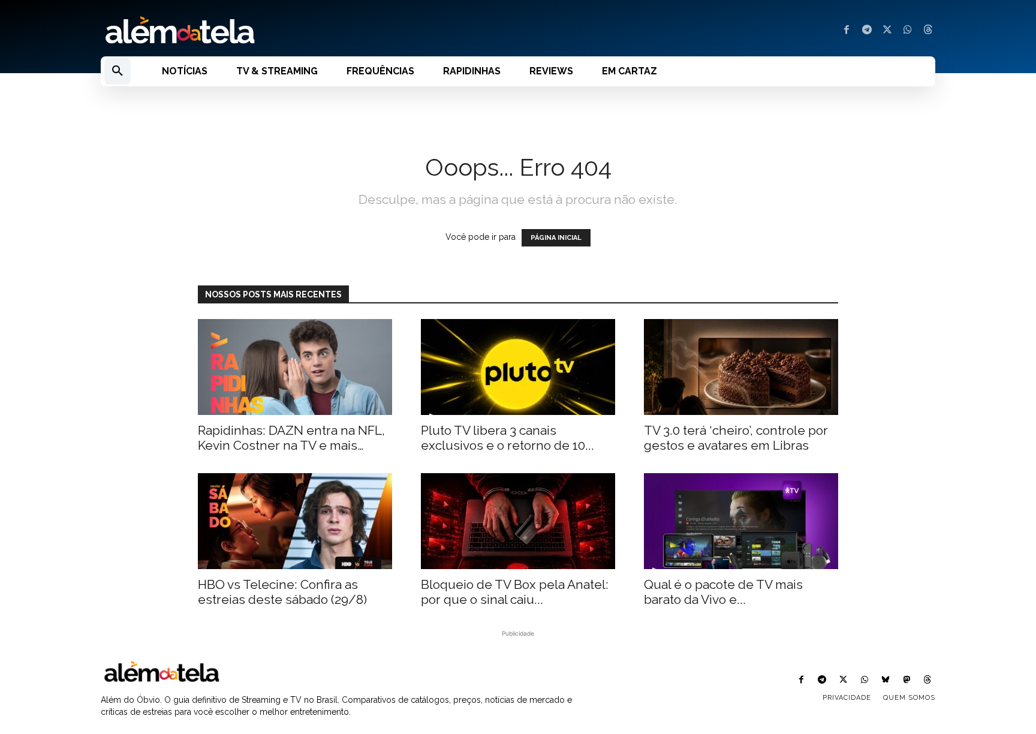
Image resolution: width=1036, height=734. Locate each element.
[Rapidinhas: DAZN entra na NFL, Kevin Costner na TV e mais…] (295, 367)
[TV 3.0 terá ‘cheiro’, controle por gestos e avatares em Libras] (741, 367)
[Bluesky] (885, 680)
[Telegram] (867, 30)
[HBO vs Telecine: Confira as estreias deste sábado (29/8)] (295, 521)
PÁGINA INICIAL (556, 238)
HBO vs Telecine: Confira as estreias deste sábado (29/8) (282, 592)
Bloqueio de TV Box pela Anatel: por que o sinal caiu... (515, 592)
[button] (117, 71)
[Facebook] (846, 30)
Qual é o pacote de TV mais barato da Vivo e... (723, 592)
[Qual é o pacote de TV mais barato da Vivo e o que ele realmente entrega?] (741, 521)
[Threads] (928, 30)
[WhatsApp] (908, 30)
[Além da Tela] (302, 30)
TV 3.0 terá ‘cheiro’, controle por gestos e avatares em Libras (736, 438)
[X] (887, 30)
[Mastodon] (906, 680)
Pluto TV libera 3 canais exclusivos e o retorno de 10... (507, 438)
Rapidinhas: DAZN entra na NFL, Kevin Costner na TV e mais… (291, 438)
